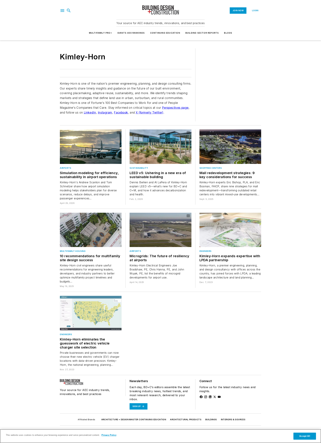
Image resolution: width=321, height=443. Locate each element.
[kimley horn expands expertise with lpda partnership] (230, 230)
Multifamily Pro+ (100, 33)
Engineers (205, 251)
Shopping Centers (210, 168)
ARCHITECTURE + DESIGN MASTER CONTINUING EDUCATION (133, 419)
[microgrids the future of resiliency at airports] (160, 230)
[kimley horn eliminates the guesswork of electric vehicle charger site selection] (91, 313)
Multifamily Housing (72, 251)
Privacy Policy (108, 435)
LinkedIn (90, 112)
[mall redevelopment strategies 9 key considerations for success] (230, 146)
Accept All (304, 436)
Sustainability (139, 168)
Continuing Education (165, 33)
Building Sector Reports (202, 33)
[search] (68, 10)
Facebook (121, 112)
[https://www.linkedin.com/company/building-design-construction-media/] (210, 397)
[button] (62, 10)
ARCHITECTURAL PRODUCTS (185, 419)
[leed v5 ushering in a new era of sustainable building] (160, 146)
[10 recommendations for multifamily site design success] (91, 230)
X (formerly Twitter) (149, 112)
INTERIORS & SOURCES (233, 419)
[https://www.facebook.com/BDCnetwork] (201, 397)
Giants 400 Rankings (131, 33)
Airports (65, 168)
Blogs (228, 33)
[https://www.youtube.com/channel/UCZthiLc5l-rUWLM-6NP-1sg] (219, 397)
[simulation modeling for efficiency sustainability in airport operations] (91, 146)
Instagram (105, 112)
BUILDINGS (211, 419)
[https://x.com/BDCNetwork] (214, 397)
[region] (160, 436)
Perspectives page (175, 107)
